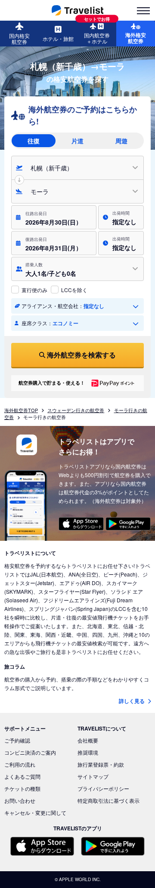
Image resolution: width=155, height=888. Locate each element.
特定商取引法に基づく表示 (109, 800)
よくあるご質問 (22, 776)
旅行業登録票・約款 (101, 764)
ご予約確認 (17, 740)
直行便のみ (34, 289)
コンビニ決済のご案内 (30, 752)
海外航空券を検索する (81, 355)
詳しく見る (132, 701)
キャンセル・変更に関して (35, 812)
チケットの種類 (22, 788)
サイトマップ (93, 776)
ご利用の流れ (19, 764)
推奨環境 (88, 752)
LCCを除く (74, 289)
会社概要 (88, 740)
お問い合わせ (19, 800)
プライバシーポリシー (103, 788)
